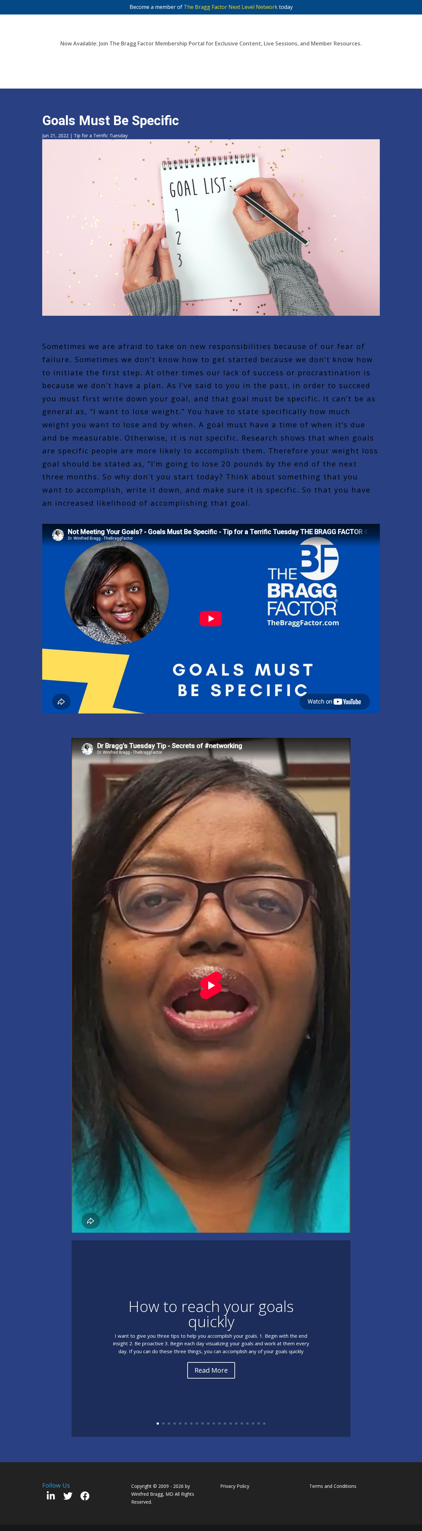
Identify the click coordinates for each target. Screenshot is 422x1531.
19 (258, 1423)
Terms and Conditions (332, 1486)
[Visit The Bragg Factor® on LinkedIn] (51, 1497)
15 (236, 1423)
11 (214, 1423)
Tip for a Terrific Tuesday (101, 135)
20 (264, 1423)
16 (242, 1423)
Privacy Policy (234, 1486)
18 (253, 1423)
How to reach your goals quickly (211, 1313)
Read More (211, 1370)
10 (208, 1423)
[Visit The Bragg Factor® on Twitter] (68, 1497)
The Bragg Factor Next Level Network (231, 7)
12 (219, 1423)
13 (225, 1423)
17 (247, 1423)
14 (230, 1423)
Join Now (211, 59)
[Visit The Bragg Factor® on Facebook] (85, 1497)
